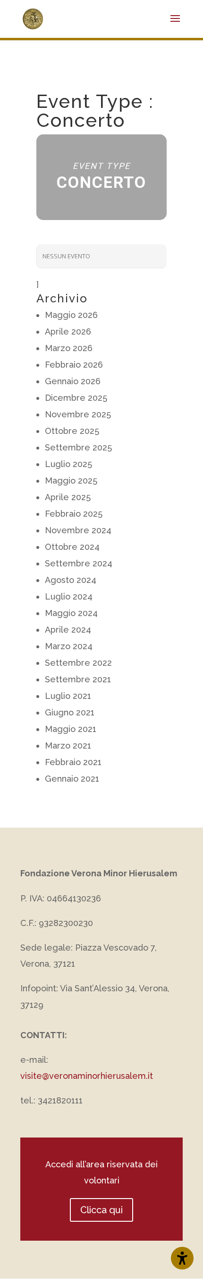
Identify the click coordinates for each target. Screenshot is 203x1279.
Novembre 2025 (78, 414)
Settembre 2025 (78, 447)
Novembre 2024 (78, 530)
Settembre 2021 (78, 679)
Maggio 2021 (70, 729)
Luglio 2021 (68, 696)
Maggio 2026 (71, 315)
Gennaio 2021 (72, 779)
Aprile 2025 (68, 497)
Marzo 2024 (69, 646)
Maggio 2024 (71, 613)
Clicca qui (101, 1210)
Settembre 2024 (78, 563)
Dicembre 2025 (76, 398)
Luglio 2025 (68, 464)
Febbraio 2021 (73, 762)
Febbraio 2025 (73, 514)
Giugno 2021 (69, 712)
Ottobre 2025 (72, 431)
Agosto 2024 (70, 580)
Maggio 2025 (71, 480)
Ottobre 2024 (72, 547)
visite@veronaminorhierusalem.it (86, 1076)
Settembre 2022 (78, 663)
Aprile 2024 (68, 630)
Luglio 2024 (69, 596)
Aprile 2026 (68, 331)
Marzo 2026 (69, 348)
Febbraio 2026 (74, 365)
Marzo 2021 (68, 745)
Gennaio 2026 (73, 381)
